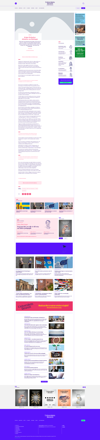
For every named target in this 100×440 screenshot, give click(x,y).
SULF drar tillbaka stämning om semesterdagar (33, 332)
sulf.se (63, 425)
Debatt (36, 420)
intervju (31, 146)
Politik (37, 188)
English (17, 433)
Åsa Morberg (60, 57)
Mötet (25, 366)
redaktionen (35, 182)
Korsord (17, 431)
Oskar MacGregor (61, 51)
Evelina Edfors (60, 61)
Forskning (24, 188)
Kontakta (17, 425)
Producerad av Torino (17, 437)
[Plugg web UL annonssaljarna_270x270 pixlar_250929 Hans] (80, 57)
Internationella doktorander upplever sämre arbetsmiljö (35, 324)
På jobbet (25, 359)
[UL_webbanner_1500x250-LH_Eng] (44, 310)
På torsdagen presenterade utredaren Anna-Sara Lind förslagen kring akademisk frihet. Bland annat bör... (24, 274)
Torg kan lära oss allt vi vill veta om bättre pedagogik (28, 227)
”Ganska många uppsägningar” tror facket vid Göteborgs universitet (24, 294)
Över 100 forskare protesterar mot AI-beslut (43, 272)
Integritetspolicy (19, 432)
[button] (23, 194)
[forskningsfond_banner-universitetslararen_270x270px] (80, 34)
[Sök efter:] (83, 3)
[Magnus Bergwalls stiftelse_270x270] (80, 23)
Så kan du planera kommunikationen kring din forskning (35, 360)
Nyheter (17, 269)
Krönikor (18, 222)
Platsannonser (41, 420)
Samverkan (24, 190)
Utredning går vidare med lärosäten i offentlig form (34, 317)
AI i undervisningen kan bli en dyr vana (32, 346)
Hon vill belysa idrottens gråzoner (31, 367)
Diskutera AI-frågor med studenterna (31, 374)
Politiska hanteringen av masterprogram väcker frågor (51, 211)
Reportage (20, 420)
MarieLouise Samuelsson (31, 188)
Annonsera (17, 427)
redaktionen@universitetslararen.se (30, 236)
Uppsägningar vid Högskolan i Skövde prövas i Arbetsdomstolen (43, 294)
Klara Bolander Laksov (62, 46)
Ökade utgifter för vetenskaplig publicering (61, 294)
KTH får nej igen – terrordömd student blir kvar (33, 339)
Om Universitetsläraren (20, 426)
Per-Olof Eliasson (61, 68)
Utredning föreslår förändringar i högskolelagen (23, 272)
